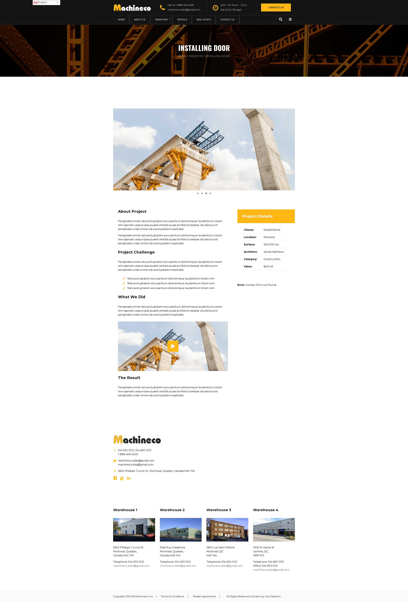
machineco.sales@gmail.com (184, 9)
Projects (196, 56)
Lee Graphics (272, 596)
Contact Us (276, 7)
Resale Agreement (204, 596)
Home (182, 56)
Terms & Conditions (172, 596)
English (42, 2)
